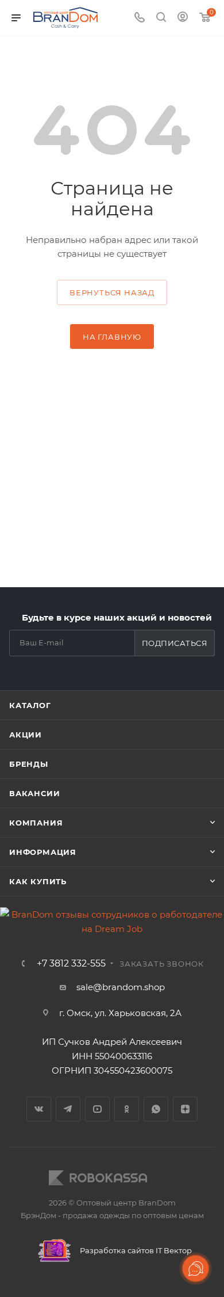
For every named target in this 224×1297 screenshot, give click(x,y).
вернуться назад (112, 292)
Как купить (38, 881)
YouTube (97, 1109)
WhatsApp (156, 1109)
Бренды (28, 764)
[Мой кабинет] (182, 18)
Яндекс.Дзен (185, 1109)
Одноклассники (126, 1109)
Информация (42, 852)
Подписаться (175, 643)
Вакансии (34, 793)
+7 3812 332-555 (71, 963)
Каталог (30, 705)
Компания (36, 822)
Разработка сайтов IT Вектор (135, 1250)
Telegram (68, 1109)
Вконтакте (38, 1109)
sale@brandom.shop (120, 987)
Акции (25, 734)
